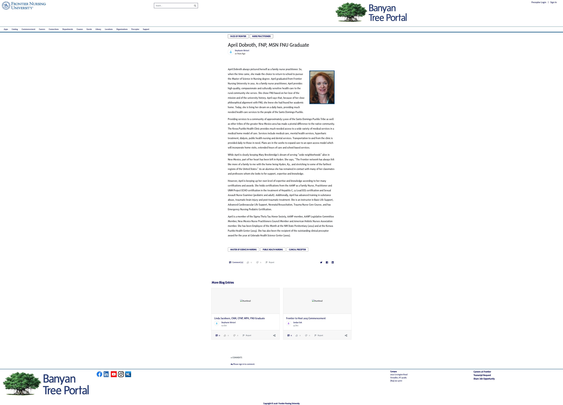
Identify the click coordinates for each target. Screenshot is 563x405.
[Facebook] (327, 262)
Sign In (553, 2)
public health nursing (273, 249)
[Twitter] (321, 262)
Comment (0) (237, 262)
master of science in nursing (243, 249)
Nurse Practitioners (261, 36)
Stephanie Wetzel (242, 50)
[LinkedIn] (332, 262)
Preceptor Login (538, 2)
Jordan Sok (297, 322)
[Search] (193, 5)
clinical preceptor (297, 249)
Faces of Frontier (238, 36)
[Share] (274, 335)
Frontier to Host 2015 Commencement (306, 318)
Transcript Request (482, 375)
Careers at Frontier (482, 371)
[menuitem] (6, 29)
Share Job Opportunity (484, 378)
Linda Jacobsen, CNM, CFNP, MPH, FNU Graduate (239, 318)
